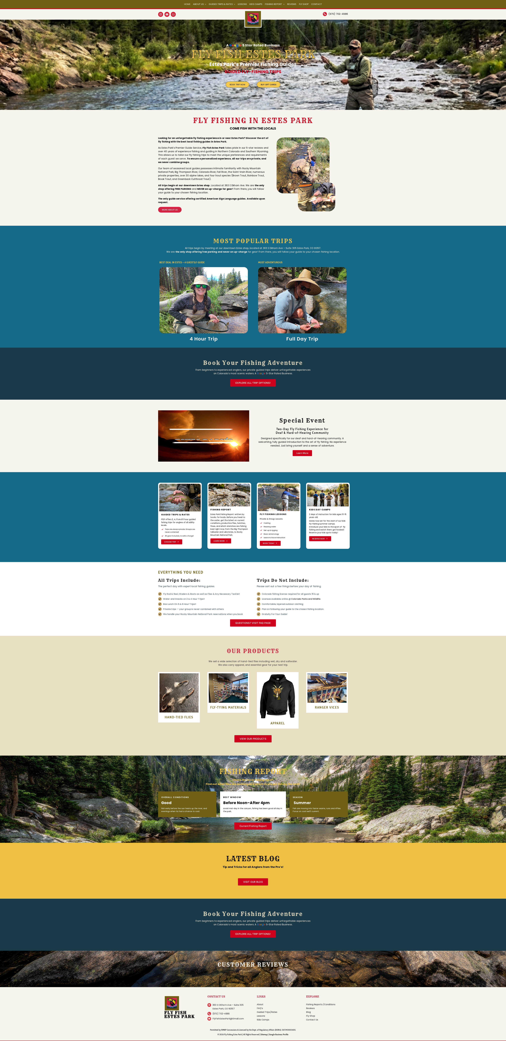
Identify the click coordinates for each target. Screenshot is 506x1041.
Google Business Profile (278, 1034)
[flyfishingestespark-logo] (253, 12)
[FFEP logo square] (178, 995)
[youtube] (166, 14)
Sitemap (264, 1034)
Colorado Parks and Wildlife (305, 598)
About (260, 1004)
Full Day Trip (302, 338)
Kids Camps (263, 1019)
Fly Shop (310, 1015)
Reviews (310, 1008)
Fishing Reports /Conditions (320, 1004)
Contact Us (312, 1019)
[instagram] (160, 14)
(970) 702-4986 (338, 14)
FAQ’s (260, 1008)
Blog (308, 1012)
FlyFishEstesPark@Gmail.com (228, 1018)
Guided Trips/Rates (267, 1012)
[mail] (173, 14)
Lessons (261, 1015)
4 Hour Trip (204, 338)
